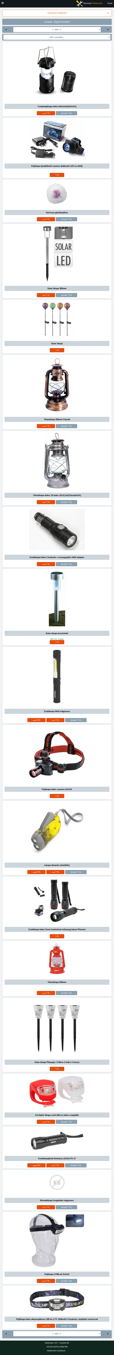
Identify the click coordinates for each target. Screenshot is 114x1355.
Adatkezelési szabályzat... (56, 1351)
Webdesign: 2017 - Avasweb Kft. (57, 1343)
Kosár (110, 3)
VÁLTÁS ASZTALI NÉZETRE (57, 1347)
